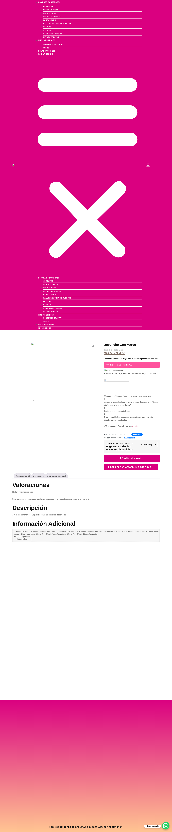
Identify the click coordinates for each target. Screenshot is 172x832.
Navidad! (47, 30)
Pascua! (47, 27)
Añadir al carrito (132, 458)
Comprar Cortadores (48, 278)
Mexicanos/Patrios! (52, 34)
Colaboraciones (46, 325)
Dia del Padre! (50, 13)
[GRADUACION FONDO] (63, 400)
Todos (46, 321)
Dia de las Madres (52, 17)
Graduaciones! (50, 10)
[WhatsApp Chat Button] (165, 825)
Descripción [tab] (38, 476)
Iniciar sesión (45, 54)
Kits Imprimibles (46, 40)
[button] (87, 165)
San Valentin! (49, 20)
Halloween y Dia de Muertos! (57, 23)
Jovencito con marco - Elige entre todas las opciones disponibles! (119, 446)
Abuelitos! (48, 6)
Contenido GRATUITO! (53, 44)
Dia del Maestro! (51, 312)
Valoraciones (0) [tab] (23, 476)
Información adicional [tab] (56, 476)
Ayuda (134, 426)
